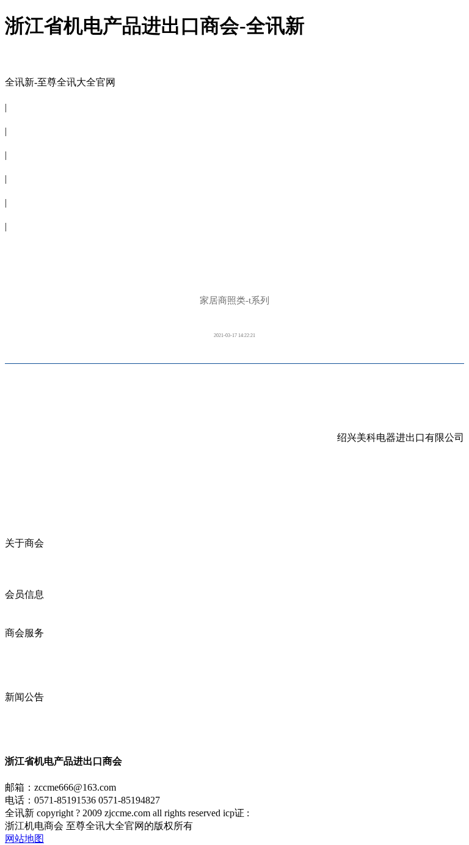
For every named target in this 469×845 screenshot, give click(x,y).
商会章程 (24, 569)
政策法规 (24, 684)
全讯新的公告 (34, 710)
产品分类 (24, 620)
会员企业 (24, 607)
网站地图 (24, 838)
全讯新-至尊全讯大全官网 (60, 82)
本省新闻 (24, 722)
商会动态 (24, 671)
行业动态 (24, 735)
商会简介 (24, 556)
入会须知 (24, 581)
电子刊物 (24, 214)
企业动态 (24, 645)
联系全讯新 (29, 238)
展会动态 (24, 658)
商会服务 (24, 166)
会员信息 (24, 142)
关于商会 (24, 119)
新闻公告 (24, 190)
